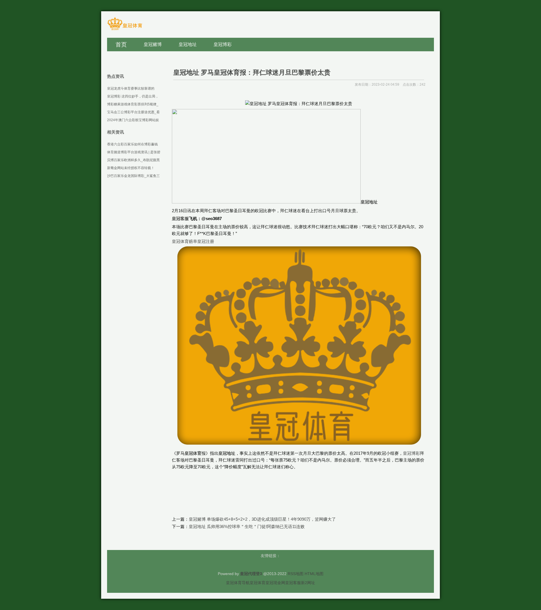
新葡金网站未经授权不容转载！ (130, 168)
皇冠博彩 (411, 453)
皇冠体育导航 (238, 582)
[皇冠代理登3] (124, 29)
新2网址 (308, 582)
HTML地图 (314, 573)
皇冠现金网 (275, 582)
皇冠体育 (257, 582)
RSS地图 (295, 573)
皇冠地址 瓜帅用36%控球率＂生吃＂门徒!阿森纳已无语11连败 (247, 526)
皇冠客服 (293, 582)
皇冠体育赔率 (184, 241)
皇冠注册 (205, 241)
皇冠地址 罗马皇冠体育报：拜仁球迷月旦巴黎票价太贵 (252, 72)
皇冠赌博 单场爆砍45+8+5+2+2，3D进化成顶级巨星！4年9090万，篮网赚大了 (262, 519)
